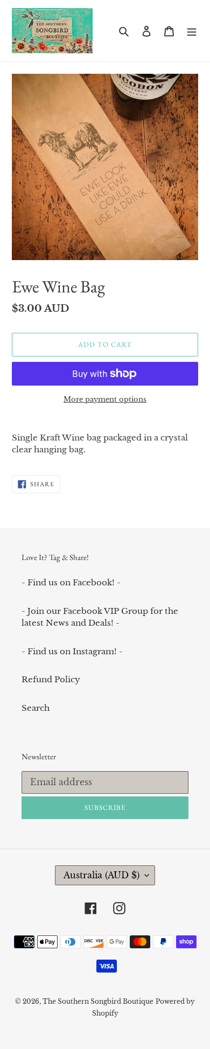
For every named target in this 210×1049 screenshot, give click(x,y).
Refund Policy (51, 679)
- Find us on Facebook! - (71, 582)
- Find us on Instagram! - (72, 651)
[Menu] (191, 31)
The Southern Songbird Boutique (98, 1001)
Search (36, 708)
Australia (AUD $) (101, 875)
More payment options (105, 399)
